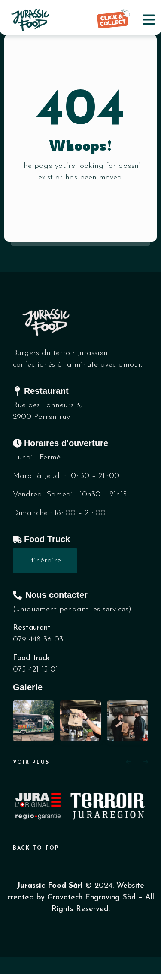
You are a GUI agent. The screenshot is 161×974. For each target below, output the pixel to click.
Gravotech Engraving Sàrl (91, 898)
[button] (128, 762)
